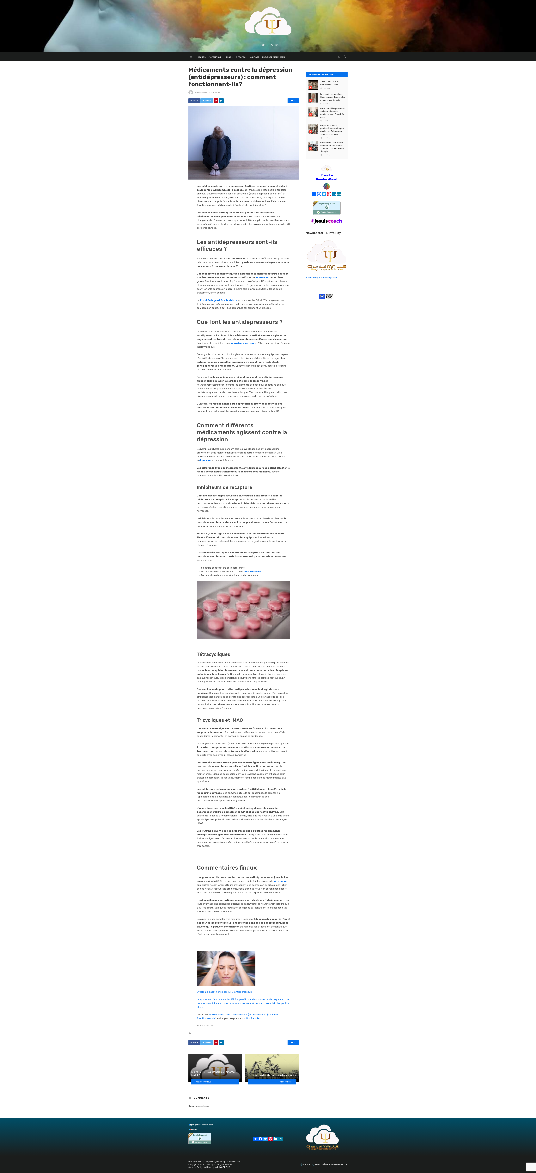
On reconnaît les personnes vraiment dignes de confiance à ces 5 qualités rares (332, 112)
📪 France (193, 1129)
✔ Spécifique (214, 57)
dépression (262, 277)
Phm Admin (202, 92)
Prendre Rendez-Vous (273, 57)
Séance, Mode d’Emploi (334, 1164)
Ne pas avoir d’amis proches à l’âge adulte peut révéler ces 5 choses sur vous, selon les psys (332, 129)
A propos (241, 57)
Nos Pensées (253, 1018)
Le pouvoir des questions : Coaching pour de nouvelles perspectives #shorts (332, 97)
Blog (228, 57)
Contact (254, 57)
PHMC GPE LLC (237, 1162)
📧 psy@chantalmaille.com (200, 1125)
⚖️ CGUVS (305, 1164)
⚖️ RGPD (316, 1164)
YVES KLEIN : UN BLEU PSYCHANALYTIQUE (329, 83)
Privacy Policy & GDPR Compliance (321, 277)
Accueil (202, 57)
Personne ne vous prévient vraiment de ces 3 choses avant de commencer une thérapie (332, 147)
